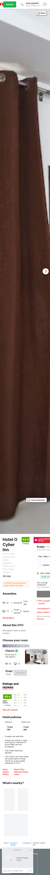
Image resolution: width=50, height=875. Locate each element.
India (6, 843)
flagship (27, 843)
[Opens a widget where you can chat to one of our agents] (17, 860)
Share (43, 13)
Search (9, 4)
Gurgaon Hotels (14, 844)
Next (46, 271)
